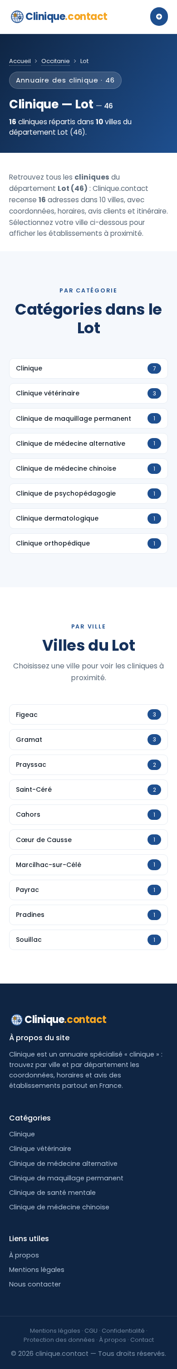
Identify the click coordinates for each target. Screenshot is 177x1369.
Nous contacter (35, 1284)
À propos (24, 1255)
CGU (91, 1330)
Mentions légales (36, 1269)
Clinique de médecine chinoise (59, 1207)
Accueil (20, 61)
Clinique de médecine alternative (63, 1163)
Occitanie (55, 61)
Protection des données (59, 1339)
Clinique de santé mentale (52, 1192)
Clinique (66, 17)
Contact (142, 1339)
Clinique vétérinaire (40, 1148)
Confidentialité (123, 1330)
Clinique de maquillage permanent (66, 1178)
